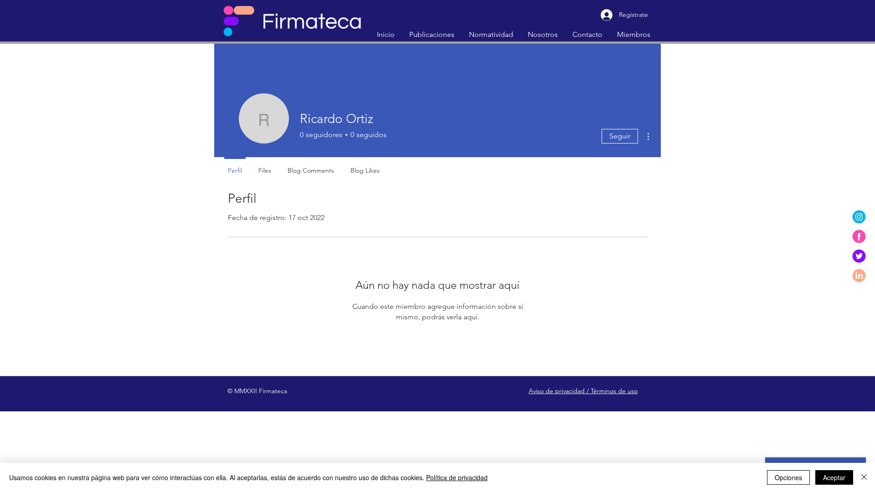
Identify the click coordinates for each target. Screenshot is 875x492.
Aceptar (834, 477)
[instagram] (859, 217)
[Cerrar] (864, 477)
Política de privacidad (457, 477)
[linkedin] (859, 275)
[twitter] (859, 256)
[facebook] (859, 236)
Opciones (788, 477)
